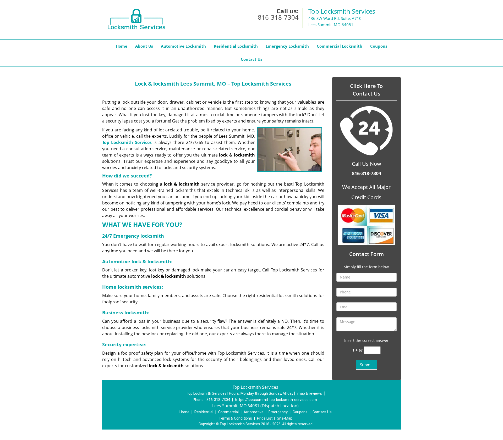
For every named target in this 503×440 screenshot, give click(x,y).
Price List (265, 418)
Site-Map (284, 418)
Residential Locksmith (236, 46)
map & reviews (310, 393)
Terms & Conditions (235, 418)
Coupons (378, 46)
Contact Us (251, 59)
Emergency (278, 412)
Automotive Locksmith (183, 46)
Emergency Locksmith (287, 46)
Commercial (228, 412)
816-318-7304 (278, 17)
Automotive (254, 412)
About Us (144, 46)
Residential (203, 412)
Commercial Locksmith (339, 46)
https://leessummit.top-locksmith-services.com (276, 400)
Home (121, 46)
